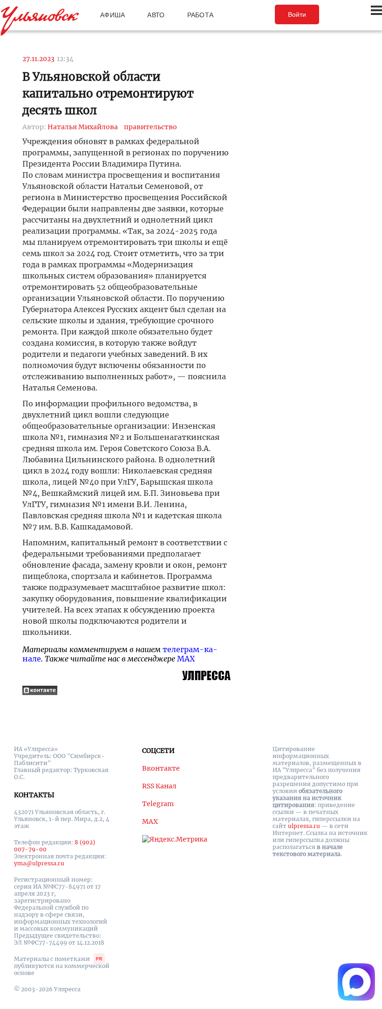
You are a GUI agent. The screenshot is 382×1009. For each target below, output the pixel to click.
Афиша (112, 15)
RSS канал (159, 786)
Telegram (158, 804)
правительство (150, 127)
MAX (186, 658)
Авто (155, 15)
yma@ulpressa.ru (39, 863)
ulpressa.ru (304, 825)
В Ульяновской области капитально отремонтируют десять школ (108, 94)
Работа (200, 15)
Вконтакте (161, 768)
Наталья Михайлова (83, 127)
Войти (297, 14)
